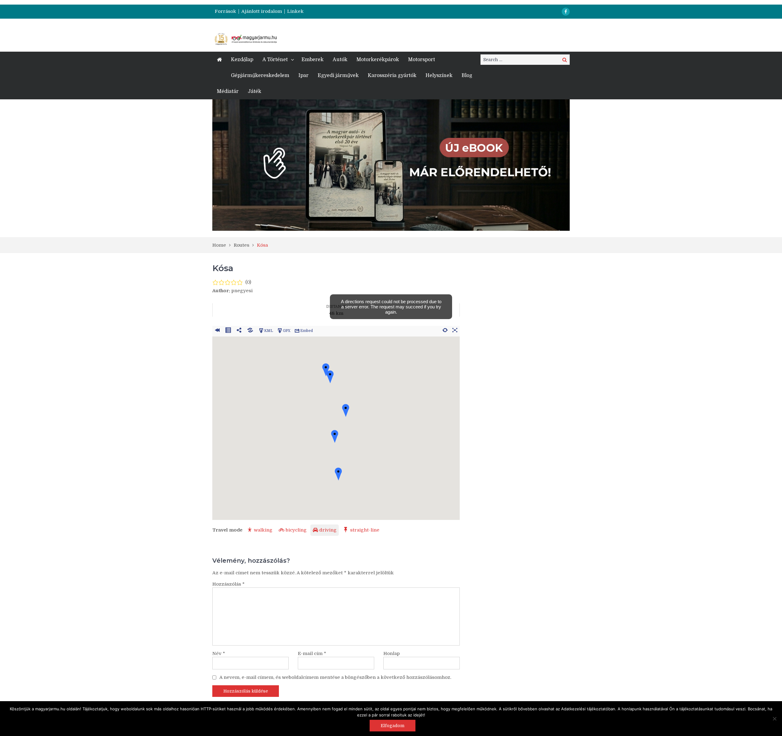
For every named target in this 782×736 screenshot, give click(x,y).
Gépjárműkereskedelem (260, 75)
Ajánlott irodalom (261, 11)
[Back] (217, 329)
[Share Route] (239, 329)
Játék (254, 91)
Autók (340, 59)
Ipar (303, 75)
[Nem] (774, 719)
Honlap (391, 653)
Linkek (295, 11)
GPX (287, 330)
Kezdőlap (242, 59)
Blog (467, 75)
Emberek (312, 59)
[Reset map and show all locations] (445, 329)
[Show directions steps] (228, 329)
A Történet (275, 59)
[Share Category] (250, 329)
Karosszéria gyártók (392, 75)
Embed (306, 330)
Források (225, 11)
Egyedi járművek (338, 75)
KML (268, 330)
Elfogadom (392, 725)
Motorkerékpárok (377, 59)
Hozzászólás (228, 584)
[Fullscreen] (455, 329)
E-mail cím (312, 653)
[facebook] (566, 12)
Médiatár (228, 91)
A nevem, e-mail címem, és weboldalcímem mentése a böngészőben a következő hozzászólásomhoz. (335, 677)
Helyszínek (439, 75)
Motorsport (421, 59)
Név (218, 653)
